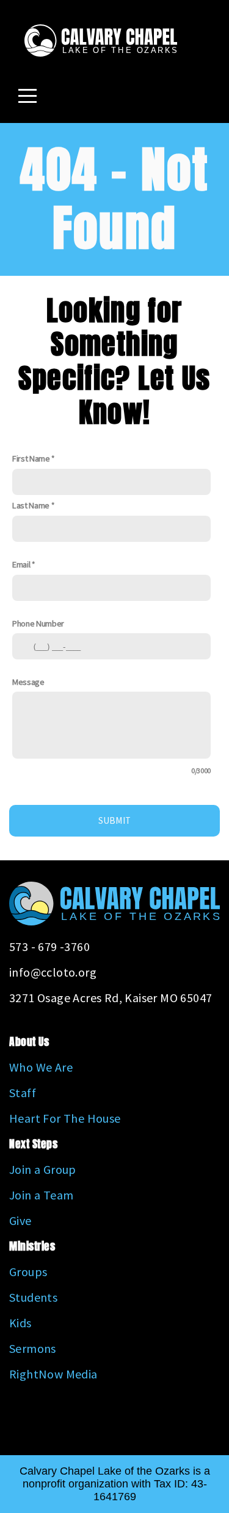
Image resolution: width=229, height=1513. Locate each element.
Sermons (32, 1348)
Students (33, 1297)
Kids (20, 1322)
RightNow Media (53, 1373)
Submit (114, 820)
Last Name (30, 505)
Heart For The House (65, 1118)
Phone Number (38, 623)
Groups (28, 1271)
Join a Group (42, 1169)
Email (21, 564)
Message (28, 681)
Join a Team (41, 1194)
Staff (22, 1092)
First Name (31, 458)
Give (20, 1220)
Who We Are (41, 1067)
